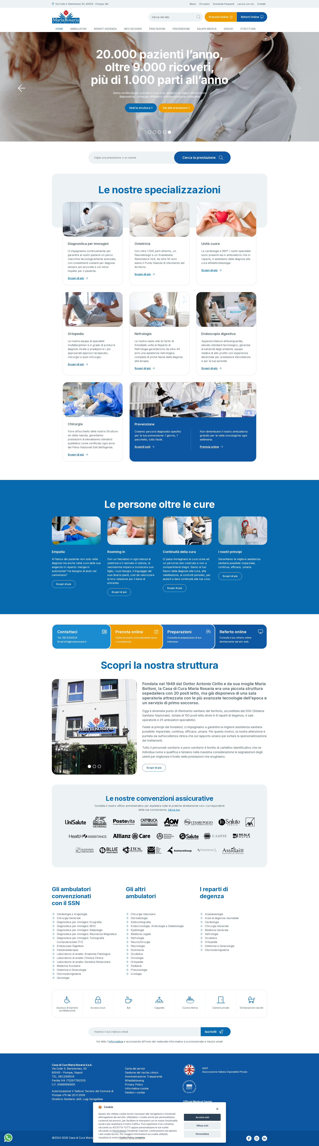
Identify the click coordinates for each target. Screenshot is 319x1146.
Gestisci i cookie (135, 1092)
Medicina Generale (216, 930)
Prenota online (209, 446)
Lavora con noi (246, 3)
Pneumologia (139, 969)
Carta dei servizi (135, 1068)
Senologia (63, 977)
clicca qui (174, 809)
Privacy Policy (134, 1084)
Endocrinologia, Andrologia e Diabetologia (157, 926)
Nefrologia (143, 334)
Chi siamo (204, 3)
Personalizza (202, 1134)
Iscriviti (210, 1032)
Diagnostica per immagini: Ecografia (79, 922)
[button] (149, 132)
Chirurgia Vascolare (143, 914)
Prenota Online (218, 17)
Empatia (58, 552)
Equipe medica (206, 28)
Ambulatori (78, 28)
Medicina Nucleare (68, 965)
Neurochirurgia (140, 942)
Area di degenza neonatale (222, 918)
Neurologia (138, 946)
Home (59, 28)
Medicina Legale (141, 934)
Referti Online (250, 17)
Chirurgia (75, 424)
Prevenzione (181, 28)
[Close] (217, 1108)
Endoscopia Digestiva (70, 946)
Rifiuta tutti (202, 1125)
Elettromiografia (141, 922)
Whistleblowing (134, 1080)
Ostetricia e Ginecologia (71, 969)
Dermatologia (139, 918)
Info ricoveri (133, 28)
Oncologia (137, 958)
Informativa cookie (137, 1088)
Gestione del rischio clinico (141, 1072)
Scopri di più (158, 95)
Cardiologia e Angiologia (72, 914)
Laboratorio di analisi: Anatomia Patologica (83, 954)
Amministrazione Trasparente (143, 1076)
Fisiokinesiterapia (67, 950)
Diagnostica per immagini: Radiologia (79, 930)
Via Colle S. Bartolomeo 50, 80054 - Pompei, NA (81, 3)
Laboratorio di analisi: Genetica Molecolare (83, 962)
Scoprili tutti (142, 446)
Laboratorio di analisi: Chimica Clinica (80, 958)
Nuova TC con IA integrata (160, 67)
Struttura (248, 28)
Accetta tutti (202, 1117)
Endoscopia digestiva (218, 334)
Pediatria (136, 965)
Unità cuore (210, 244)
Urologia (136, 973)
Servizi (228, 28)
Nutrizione (137, 950)
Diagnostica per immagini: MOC (76, 926)
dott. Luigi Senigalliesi (89, 1099)
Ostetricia (142, 244)
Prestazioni (157, 28)
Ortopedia (76, 334)
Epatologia (137, 930)
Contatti (261, 3)
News (193, 3)
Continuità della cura (179, 552)
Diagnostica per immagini (88, 244)
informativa (116, 1041)
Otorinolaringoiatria (69, 973)
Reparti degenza (105, 28)
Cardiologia (212, 922)
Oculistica (137, 954)
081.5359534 (66, 1076)
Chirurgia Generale (69, 918)
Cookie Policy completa (132, 1137)
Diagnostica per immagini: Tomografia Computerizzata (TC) (80, 940)
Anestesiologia (214, 914)
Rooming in (116, 552)
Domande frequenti (223, 3)
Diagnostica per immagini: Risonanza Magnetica (86, 934)
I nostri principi (230, 552)
